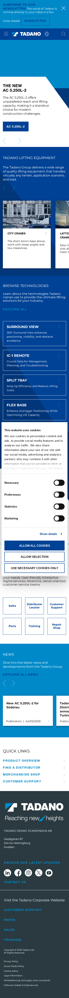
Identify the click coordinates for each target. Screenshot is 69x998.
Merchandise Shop (21, 774)
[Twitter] (38, 873)
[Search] (63, 34)
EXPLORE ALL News (20, 674)
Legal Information (13, 975)
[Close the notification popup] (64, 8)
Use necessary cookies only (34, 568)
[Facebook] (18, 873)
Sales (9, 929)
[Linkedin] (7, 873)
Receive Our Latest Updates (32, 862)
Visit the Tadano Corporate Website (34, 900)
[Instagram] (28, 873)
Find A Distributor (22, 767)
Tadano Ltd (28, 950)
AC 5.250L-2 (16, 126)
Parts (10, 919)
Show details (48, 534)
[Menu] (6, 34)
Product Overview (21, 760)
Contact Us (15, 882)
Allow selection (34, 556)
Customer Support (22, 781)
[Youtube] (49, 873)
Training (12, 939)
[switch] (59, 494)
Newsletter (35, 20)
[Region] (47, 34)
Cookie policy (11, 971)
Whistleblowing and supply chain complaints (27, 980)
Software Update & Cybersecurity (21, 985)
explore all (15, 309)
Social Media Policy (14, 966)
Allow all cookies (34, 545)
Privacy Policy (11, 961)
